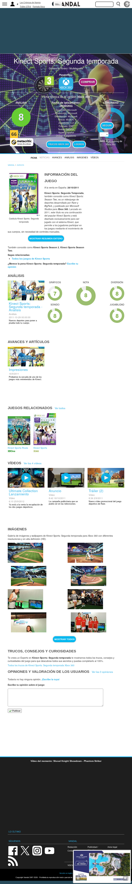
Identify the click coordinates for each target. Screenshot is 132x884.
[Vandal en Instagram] (37, 850)
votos (111, 142)
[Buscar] (118, 4)
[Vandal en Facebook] (13, 850)
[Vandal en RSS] (13, 861)
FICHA (34, 158)
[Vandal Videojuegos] (66, 3)
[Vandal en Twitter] (25, 850)
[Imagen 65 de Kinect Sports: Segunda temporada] (28, 622)
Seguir (107, 125)
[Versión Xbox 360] (66, 84)
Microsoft (72, 110)
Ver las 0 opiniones (102, 671)
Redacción (72, 847)
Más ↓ (57, 4)
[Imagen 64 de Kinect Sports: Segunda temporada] (85, 599)
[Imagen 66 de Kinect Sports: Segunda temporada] (25, 599)
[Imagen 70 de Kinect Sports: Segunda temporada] (25, 553)
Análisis (69, 157)
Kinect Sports (40, 447)
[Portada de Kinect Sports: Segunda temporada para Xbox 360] (24, 193)
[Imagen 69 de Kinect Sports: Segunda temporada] (28, 576)
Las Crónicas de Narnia (30, 2)
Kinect (64, 68)
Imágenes (82, 157)
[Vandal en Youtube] (49, 850)
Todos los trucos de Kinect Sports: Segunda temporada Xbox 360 (41, 665)
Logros (79, 144)
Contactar (72, 851)
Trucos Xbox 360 (58, 144)
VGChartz (72, 865)
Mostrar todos (64, 639)
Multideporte (76, 68)
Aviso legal (112, 847)
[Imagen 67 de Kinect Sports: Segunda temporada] (88, 576)
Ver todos (60, 408)
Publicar (16, 710)
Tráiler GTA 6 (25, 6)
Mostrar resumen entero (46, 238)
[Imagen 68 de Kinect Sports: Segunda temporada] (85, 553)
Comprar (88, 81)
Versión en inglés (66, 873)
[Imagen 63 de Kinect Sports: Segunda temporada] (88, 622)
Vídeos (95, 157)
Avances (57, 157)
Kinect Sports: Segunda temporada (66, 60)
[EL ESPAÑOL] (127, 4)
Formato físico (39, 6)
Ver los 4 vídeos (33, 463)
